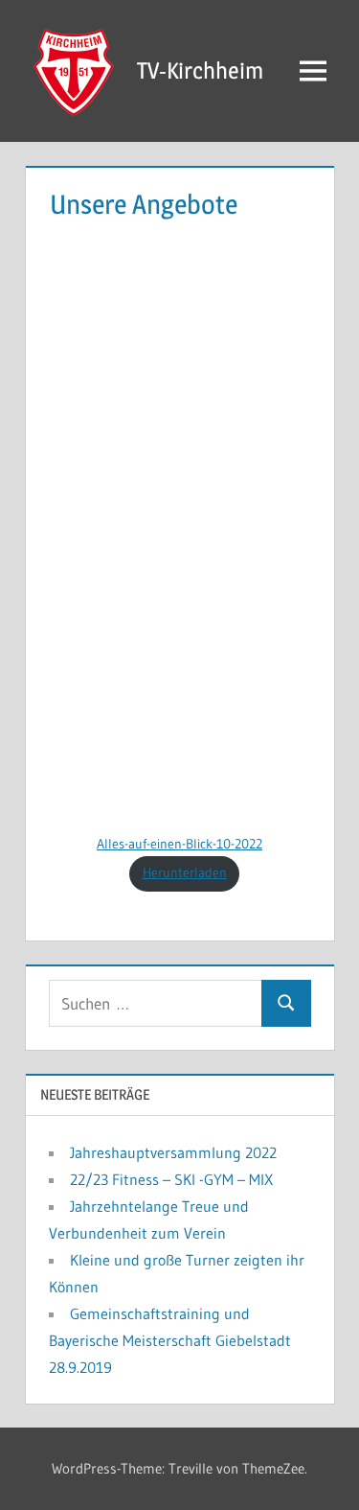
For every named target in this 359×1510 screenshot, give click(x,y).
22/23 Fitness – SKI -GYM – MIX (171, 1179)
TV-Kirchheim (200, 70)
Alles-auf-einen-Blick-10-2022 (179, 844)
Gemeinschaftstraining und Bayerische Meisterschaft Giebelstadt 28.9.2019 (170, 1340)
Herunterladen (185, 873)
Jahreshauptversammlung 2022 (173, 1152)
